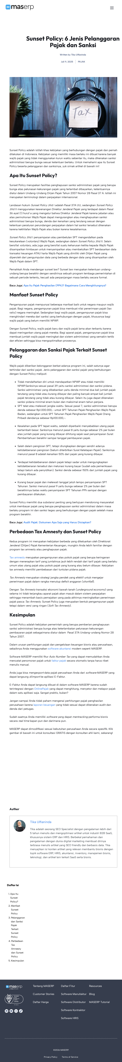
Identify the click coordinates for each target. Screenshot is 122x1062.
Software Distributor (73, 1002)
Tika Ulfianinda (78, 54)
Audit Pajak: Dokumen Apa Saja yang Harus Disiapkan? (57, 522)
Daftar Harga (41, 1002)
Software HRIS (69, 1018)
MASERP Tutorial (99, 1002)
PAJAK (81, 61)
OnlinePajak (41, 688)
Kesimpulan (17, 960)
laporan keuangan (44, 704)
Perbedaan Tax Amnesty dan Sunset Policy (17, 949)
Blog (92, 994)
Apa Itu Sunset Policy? (14, 897)
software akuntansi (59, 648)
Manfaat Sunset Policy (15, 909)
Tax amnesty (17, 557)
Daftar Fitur (68, 986)
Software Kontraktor (73, 1010)
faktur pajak (59, 660)
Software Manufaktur (73, 994)
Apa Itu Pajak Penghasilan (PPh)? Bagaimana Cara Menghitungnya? (65, 285)
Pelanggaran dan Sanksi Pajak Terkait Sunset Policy (18, 927)
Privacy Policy (50, 1057)
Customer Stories (43, 994)
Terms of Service (70, 1057)
